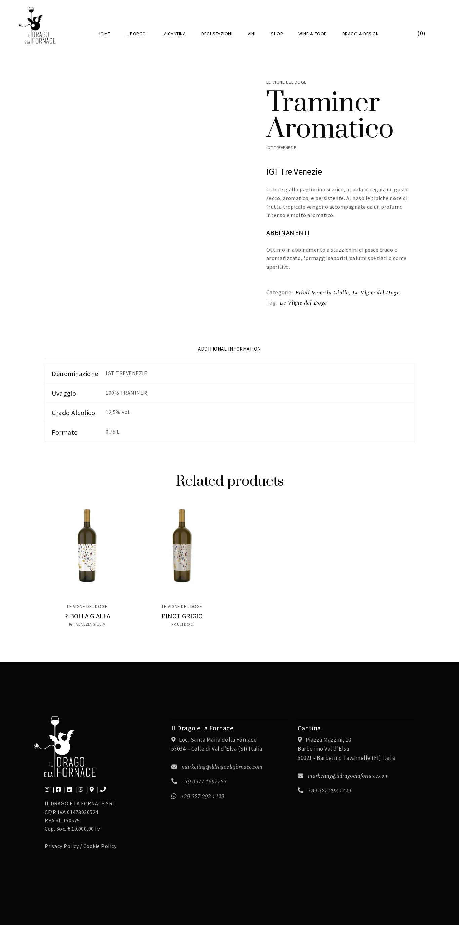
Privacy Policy (62, 846)
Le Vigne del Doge (376, 292)
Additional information (229, 349)
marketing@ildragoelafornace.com (222, 767)
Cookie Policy (100, 846)
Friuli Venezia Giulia (322, 292)
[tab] (229, 352)
